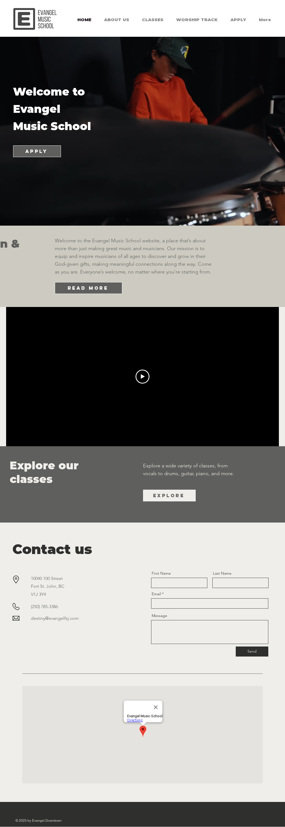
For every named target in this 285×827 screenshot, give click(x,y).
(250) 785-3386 (44, 606)
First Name (161, 573)
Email (156, 594)
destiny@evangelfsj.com (55, 618)
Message (159, 616)
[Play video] (142, 377)
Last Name (222, 573)
